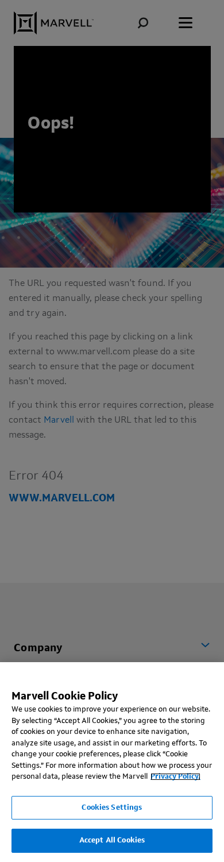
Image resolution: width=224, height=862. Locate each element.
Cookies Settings (112, 807)
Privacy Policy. (175, 776)
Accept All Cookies (112, 840)
